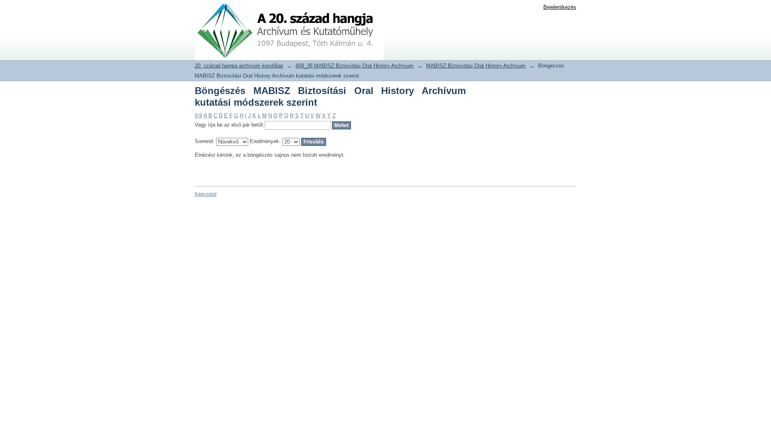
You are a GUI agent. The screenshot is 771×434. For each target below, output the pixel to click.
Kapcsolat (205, 194)
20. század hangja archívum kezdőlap (239, 66)
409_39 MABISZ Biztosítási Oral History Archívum (355, 66)
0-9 (198, 116)
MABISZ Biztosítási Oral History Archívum (476, 66)
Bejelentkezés (559, 7)
